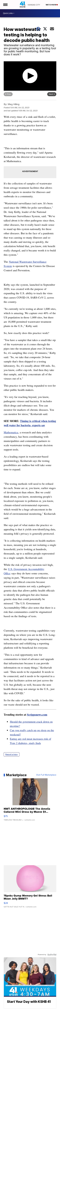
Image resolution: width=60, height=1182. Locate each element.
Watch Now (51, 5)
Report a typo (11, 754)
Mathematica (11, 432)
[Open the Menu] (5, 4)
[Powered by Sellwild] (51, 955)
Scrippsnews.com (37, 715)
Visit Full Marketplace (46, 775)
